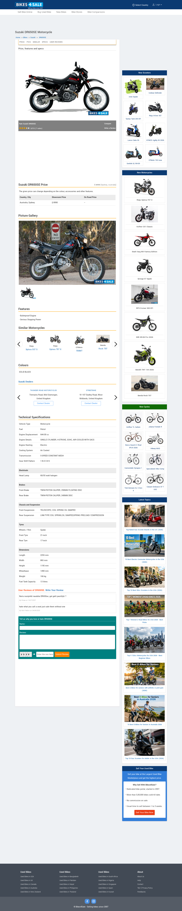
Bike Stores (77, 12)
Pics (29, 42)
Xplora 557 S (32, 349)
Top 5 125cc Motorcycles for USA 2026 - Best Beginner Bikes (144, 656)
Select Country (141, 5)
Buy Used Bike (44, 12)
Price (22, 42)
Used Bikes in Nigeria (106, 880)
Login (158, 4)
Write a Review (110, 128)
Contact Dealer (43, 403)
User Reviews (56, 42)
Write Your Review (54, 590)
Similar (36, 42)
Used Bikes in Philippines (68, 888)
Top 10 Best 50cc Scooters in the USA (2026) (144, 590)
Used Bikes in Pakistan (67, 880)
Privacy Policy (147, 888)
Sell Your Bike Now (144, 812)
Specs (45, 42)
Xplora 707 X (55, 349)
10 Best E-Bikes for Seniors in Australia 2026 (145, 724)
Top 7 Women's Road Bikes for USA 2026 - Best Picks (144, 621)
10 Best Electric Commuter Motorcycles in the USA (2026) (144, 560)
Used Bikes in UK (26, 880)
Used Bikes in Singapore (107, 884)
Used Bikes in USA (27, 876)
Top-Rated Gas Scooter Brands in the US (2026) (144, 530)
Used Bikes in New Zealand (30, 892)
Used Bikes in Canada (28, 884)
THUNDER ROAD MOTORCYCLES (43, 390)
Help (139, 880)
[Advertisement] (91, 22)
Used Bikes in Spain (105, 888)
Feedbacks (141, 892)
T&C (138, 888)
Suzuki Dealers (25, 381)
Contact (140, 884)
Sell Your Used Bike (144, 768)
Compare (107, 123)
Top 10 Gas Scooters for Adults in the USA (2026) (144, 758)
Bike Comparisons (96, 12)
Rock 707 (103, 348)
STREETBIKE (91, 390)
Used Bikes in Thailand (67, 892)
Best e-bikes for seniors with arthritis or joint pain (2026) (144, 689)
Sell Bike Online (25, 12)
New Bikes (61, 12)
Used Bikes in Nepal (66, 884)
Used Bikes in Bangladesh (68, 876)
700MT (79, 350)
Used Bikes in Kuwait (106, 892)
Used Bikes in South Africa (108, 876)
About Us (140, 876)
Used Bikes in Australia (28, 888)
